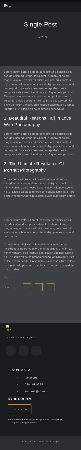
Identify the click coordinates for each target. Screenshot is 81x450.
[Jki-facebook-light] (11, 351)
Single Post (40, 24)
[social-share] (27, 287)
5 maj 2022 (41, 37)
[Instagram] (24, 351)
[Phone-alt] (36, 351)
